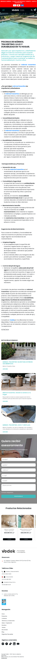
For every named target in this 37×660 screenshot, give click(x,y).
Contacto (4, 618)
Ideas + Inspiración (7, 623)
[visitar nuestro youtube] (18, 644)
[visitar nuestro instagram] (3, 644)
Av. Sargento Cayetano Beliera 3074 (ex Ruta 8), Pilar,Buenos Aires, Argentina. (17, 561)
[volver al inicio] (13, 551)
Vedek (12, 320)
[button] (32, 10)
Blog (3, 632)
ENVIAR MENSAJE (18, 496)
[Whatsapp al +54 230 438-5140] (4, 577)
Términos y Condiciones (8, 620)
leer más (5, 369)
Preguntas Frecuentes (7, 634)
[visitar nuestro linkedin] (14, 643)
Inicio (3, 614)
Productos (4, 616)
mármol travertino (28, 65)
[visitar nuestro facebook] (6, 643)
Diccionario (5, 629)
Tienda (3, 627)
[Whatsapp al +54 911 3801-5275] (4, 571)
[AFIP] (4, 602)
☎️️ (2, 577)
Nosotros (4, 625)
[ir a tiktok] (10, 644)
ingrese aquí (4, 658)
